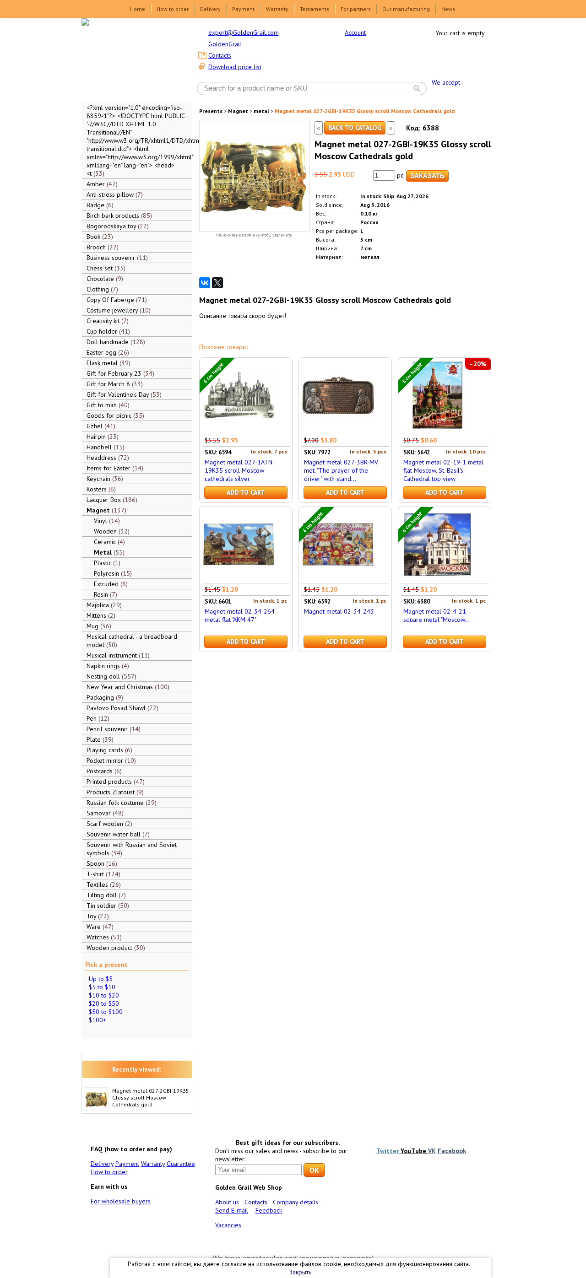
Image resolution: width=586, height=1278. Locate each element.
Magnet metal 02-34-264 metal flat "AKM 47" (240, 615)
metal (261, 111)
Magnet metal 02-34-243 (339, 611)
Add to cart (246, 492)
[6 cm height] (238, 430)
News (448, 8)
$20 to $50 (104, 1003)
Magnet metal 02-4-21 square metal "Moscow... (436, 615)
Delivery (210, 8)
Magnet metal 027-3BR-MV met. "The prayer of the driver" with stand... (341, 470)
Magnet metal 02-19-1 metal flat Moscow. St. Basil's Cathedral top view (443, 470)
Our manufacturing (406, 8)
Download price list (234, 67)
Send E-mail (231, 1210)
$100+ (97, 1020)
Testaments (314, 8)
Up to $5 (101, 979)
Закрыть (300, 1272)
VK (432, 1151)
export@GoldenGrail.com (243, 32)
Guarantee (181, 1163)
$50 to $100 (106, 1012)
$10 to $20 (104, 995)
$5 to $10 (102, 987)
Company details (295, 1202)
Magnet (238, 111)
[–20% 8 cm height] (437, 430)
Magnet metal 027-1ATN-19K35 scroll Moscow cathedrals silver (240, 470)
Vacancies (228, 1225)
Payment (243, 8)
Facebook (452, 1151)
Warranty (277, 8)
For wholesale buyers (121, 1201)
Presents (210, 111)
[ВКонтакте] (204, 282)
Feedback (268, 1210)
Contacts (219, 55)
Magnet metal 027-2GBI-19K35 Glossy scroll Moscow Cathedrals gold (150, 1097)
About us (227, 1202)
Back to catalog (354, 128)
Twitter (388, 1151)
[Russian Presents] (130, 59)
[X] (217, 282)
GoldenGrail (224, 44)
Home (137, 8)
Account (355, 32)
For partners (356, 8)
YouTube (414, 1151)
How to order (173, 8)
